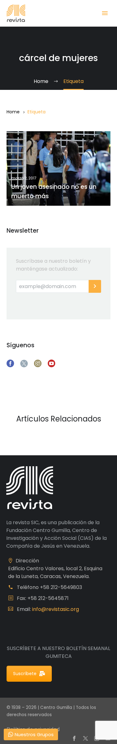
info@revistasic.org (55, 609)
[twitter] (24, 363)
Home (13, 112)
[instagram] (37, 363)
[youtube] (51, 363)
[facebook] (10, 363)
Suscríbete (25, 673)
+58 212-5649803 (61, 587)
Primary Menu (104, 13)
